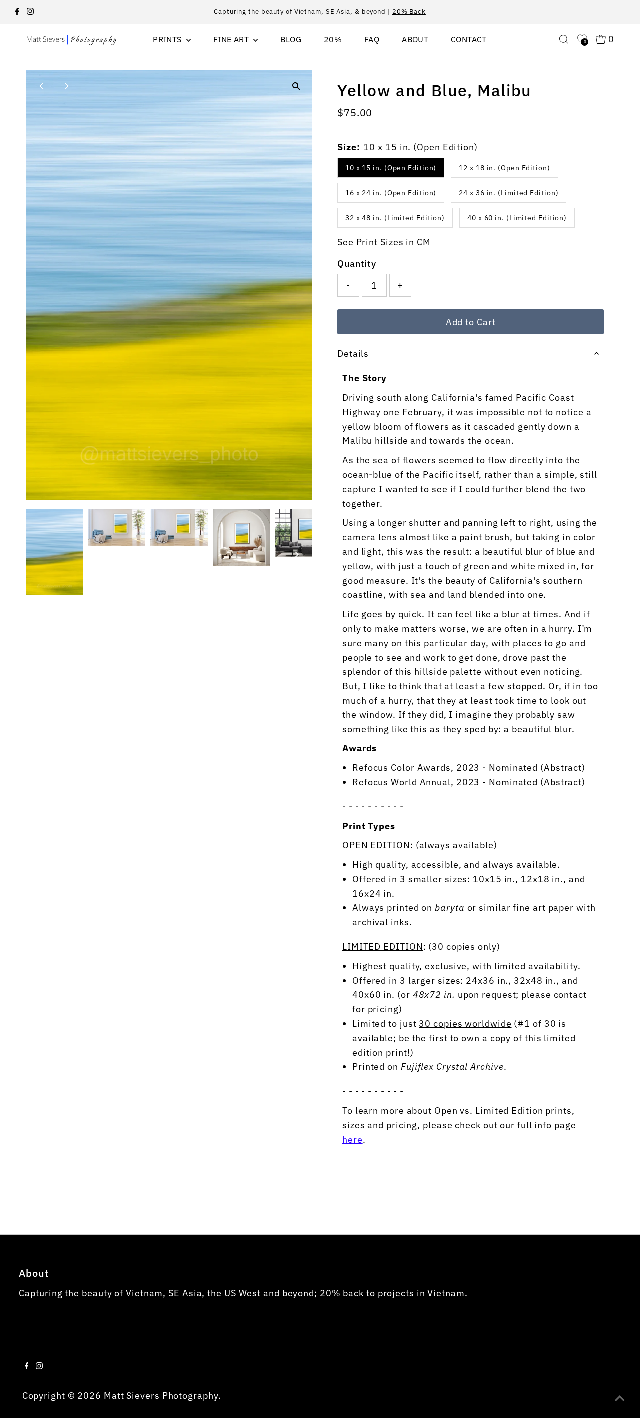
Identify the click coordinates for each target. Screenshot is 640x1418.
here (352, 1139)
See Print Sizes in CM (384, 242)
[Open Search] (564, 39)
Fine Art (233, 39)
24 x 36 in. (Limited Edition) (508, 192)
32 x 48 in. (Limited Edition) (395, 217)
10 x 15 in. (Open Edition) (391, 167)
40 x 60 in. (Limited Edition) (517, 217)
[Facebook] (17, 12)
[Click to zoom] (296, 86)
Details (353, 353)
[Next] (67, 86)
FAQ (372, 39)
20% (333, 39)
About (415, 39)
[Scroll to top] (620, 1398)
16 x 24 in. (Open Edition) (391, 192)
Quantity (357, 263)
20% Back (409, 11)
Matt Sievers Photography (161, 1395)
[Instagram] (30, 12)
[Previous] (42, 86)
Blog (291, 39)
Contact (469, 39)
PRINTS (168, 39)
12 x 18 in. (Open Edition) (504, 167)
